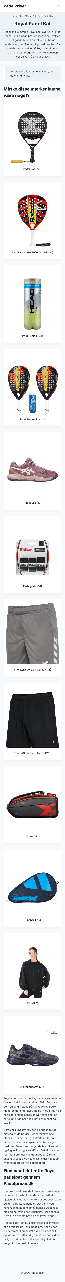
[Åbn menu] (58, 6)
